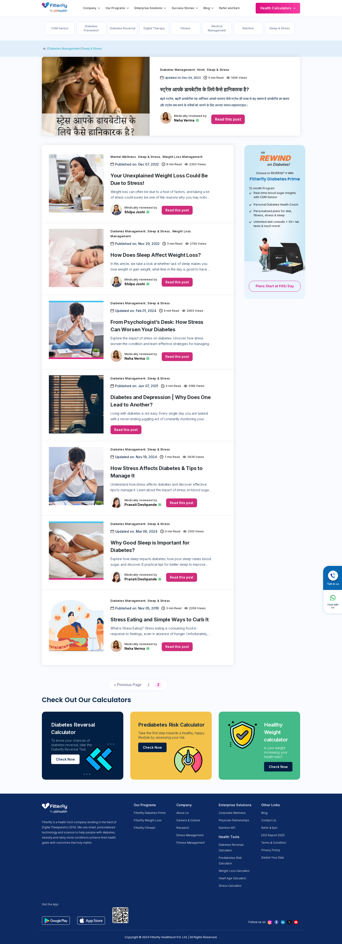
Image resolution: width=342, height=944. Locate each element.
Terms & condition (273, 842)
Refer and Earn (229, 8)
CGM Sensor (60, 28)
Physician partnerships (234, 820)
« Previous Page (127, 685)
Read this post (228, 119)
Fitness (186, 28)
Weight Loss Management (182, 157)
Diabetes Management (64, 48)
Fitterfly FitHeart (144, 827)
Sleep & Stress (279, 28)
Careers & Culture (188, 820)
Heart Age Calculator (232, 878)
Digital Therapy (154, 28)
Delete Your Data (272, 857)
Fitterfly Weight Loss (148, 820)
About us (182, 813)
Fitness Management (190, 842)
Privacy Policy (270, 850)
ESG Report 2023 (273, 835)
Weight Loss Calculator (234, 871)
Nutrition (248, 28)
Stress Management (190, 835)
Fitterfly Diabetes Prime (150, 813)
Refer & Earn (269, 827)
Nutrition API (227, 827)
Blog (207, 8)
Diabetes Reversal (122, 28)
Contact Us (268, 820)
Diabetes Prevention (91, 28)
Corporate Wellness (232, 813)
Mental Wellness (123, 157)
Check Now (65, 759)
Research (182, 827)
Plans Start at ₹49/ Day (275, 286)
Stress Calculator (230, 885)
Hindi (201, 69)
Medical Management (217, 28)
